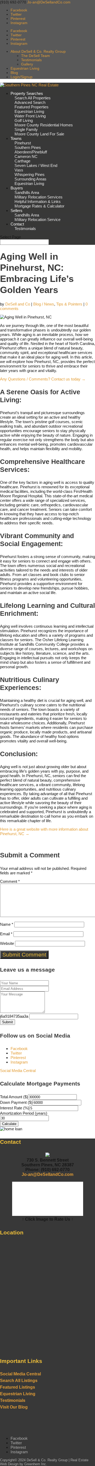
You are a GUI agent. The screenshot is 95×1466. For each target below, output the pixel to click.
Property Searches (27, 93)
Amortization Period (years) (23, 1113)
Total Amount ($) (14, 1097)
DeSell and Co (17, 304)
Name (6, 924)
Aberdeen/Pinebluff (31, 152)
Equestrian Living (25, 68)
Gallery (27, 64)
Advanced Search (30, 102)
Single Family (26, 129)
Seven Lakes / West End (36, 165)
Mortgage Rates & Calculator (39, 206)
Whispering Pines (30, 174)
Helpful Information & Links (38, 201)
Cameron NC (26, 156)
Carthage (22, 161)
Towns (16, 138)
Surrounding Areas (30, 179)
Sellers (16, 210)
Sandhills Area (27, 192)
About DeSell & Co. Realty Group (38, 51)
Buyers (17, 188)
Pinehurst (23, 143)
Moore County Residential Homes (44, 125)
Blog (14, 72)
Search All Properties (33, 98)
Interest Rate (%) (14, 1108)
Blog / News (43, 304)
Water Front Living (30, 116)
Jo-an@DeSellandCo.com (47, 1174)
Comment (10, 881)
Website (7, 943)
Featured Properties (32, 107)
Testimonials (31, 60)
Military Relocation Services (39, 197)
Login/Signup (21, 77)
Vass (19, 170)
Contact (17, 224)
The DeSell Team (35, 56)
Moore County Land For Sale (39, 134)
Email (6, 934)
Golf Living (24, 120)
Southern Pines (28, 147)
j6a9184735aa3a (14, 1016)
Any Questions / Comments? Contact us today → (43, 379)
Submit (7, 1022)
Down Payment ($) (16, 1102)
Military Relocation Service (37, 219)
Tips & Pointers (69, 304)
